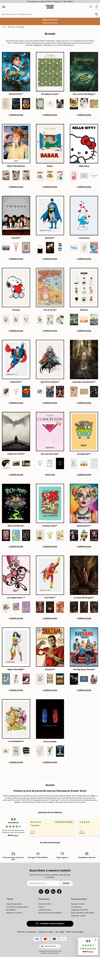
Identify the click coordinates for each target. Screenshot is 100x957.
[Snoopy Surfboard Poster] (16, 319)
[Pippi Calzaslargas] (16, 143)
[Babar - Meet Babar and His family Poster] (40, 176)
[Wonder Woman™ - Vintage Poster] (26, 679)
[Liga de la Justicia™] (50, 359)
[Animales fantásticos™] (84, 359)
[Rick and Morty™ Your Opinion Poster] (16, 535)
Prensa (41, 907)
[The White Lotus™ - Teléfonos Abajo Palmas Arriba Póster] (40, 104)
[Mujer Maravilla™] (16, 647)
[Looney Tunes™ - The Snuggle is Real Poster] (50, 535)
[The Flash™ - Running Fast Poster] (60, 607)
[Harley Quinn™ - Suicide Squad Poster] (74, 535)
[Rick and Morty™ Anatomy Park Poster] (6, 535)
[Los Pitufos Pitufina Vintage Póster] (84, 248)
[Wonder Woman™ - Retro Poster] (16, 679)
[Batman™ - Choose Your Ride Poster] (60, 248)
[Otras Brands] (50, 719)
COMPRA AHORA (16, 115)
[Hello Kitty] (84, 143)
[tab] (91, 7)
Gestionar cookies (78, 916)
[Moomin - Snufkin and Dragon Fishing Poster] (94, 319)
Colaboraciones (44, 910)
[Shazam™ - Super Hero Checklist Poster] (40, 679)
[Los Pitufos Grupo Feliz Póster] (74, 248)
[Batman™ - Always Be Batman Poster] (40, 248)
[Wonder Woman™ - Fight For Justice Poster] (6, 679)
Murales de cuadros (14, 913)
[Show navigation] (4, 7)
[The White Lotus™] (50, 71)
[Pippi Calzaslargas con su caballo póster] (26, 176)
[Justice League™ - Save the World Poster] (60, 391)
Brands (21, 27)
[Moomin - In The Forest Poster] (74, 319)
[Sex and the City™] (50, 431)
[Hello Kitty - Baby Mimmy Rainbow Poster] (84, 176)
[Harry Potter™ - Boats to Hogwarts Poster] (16, 104)
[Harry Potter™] (16, 71)
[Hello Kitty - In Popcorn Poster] (74, 176)
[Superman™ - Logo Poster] (26, 391)
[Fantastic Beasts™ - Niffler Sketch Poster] (74, 391)
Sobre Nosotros (44, 904)
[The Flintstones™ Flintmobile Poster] (16, 751)
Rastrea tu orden (78, 904)
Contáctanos (76, 907)
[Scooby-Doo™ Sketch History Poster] (94, 463)
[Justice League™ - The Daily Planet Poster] (50, 391)
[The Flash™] (50, 575)
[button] (88, 946)
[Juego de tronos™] (16, 431)
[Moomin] (84, 287)
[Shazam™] (50, 647)
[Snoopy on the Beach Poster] (6, 319)
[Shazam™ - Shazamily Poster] (50, 679)
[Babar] (50, 143)
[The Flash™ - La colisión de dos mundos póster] (50, 607)
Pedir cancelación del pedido (82, 913)
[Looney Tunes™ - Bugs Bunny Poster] (40, 535)
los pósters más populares (17, 907)
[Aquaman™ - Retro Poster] (50, 751)
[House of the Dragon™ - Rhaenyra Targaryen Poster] (94, 607)
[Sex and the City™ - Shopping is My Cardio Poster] (60, 463)
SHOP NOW (50, 475)
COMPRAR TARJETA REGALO (52, 924)
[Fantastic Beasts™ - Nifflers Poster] (94, 391)
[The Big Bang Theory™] (84, 647)
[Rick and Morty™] (16, 503)
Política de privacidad (74, 932)
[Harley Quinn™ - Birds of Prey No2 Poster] (84, 535)
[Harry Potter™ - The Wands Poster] (6, 104)
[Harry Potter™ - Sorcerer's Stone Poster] (26, 104)
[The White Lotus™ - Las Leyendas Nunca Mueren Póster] (60, 104)
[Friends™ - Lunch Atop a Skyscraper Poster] (6, 248)
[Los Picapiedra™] (16, 719)
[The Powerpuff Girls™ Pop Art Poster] (16, 607)
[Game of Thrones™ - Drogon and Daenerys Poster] (16, 463)
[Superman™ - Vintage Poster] (6, 391)
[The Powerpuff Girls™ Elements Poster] (26, 607)
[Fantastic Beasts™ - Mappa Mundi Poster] (84, 391)
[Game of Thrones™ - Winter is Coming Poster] (6, 463)
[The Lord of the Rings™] (84, 71)
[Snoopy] (16, 287)
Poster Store (55, 951)
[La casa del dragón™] (84, 575)
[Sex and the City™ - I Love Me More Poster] (40, 463)
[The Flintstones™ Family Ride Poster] (6, 751)
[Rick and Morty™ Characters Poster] (26, 535)
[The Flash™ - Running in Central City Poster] (40, 607)
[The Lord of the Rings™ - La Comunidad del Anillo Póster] (74, 104)
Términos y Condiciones (26, 932)
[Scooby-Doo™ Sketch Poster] (74, 463)
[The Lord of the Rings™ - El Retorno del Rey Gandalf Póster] (84, 104)
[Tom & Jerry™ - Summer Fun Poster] (60, 319)
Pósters (13, 27)
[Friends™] (16, 215)
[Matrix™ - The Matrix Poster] (60, 751)
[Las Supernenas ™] (16, 575)
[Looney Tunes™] (50, 503)
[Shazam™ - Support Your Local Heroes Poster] (60, 679)
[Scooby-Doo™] (84, 431)
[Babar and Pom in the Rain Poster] (60, 176)
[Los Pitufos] (84, 215)
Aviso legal (59, 932)
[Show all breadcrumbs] (4, 27)
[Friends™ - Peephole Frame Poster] (26, 248)
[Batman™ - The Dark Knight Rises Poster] (50, 248)
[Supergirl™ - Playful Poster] (16, 391)
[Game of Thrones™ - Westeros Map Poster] (26, 463)
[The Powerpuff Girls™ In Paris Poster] (6, 607)
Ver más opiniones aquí (50, 842)
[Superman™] (16, 359)
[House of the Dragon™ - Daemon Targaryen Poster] (74, 607)
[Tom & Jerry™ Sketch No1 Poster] (40, 319)
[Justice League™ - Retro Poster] (40, 391)
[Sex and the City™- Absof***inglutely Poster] (50, 463)
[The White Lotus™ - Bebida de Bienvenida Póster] (50, 104)
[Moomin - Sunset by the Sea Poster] (84, 319)
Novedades (11, 910)
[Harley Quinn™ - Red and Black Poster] (94, 535)
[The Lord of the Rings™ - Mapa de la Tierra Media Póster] (94, 104)
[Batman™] (50, 215)
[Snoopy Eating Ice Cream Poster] (26, 319)
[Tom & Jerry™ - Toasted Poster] (50, 319)
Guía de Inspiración (14, 904)
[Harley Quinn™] (84, 503)
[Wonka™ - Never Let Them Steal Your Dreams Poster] (40, 751)
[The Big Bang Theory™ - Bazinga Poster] (84, 679)
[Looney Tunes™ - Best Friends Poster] (60, 535)
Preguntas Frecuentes (80, 910)
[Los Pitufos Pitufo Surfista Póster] (94, 248)
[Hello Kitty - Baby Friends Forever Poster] (94, 176)
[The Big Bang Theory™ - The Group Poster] (94, 679)
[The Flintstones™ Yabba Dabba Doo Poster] (26, 751)
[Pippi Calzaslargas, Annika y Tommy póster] (16, 176)
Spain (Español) (50, 946)
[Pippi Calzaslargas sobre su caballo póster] (6, 176)
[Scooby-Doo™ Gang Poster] (84, 463)
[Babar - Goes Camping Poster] (50, 176)
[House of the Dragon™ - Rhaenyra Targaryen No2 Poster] (84, 607)
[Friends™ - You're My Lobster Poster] (16, 248)
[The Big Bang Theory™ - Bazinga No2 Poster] (74, 679)
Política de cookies (45, 932)
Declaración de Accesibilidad (50, 913)
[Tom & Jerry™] (50, 287)
